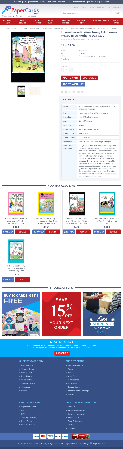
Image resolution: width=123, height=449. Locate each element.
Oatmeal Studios (74, 387)
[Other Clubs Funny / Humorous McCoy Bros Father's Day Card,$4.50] (16, 251)
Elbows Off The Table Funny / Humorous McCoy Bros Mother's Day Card (76, 220)
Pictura (70, 369)
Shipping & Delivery (29, 417)
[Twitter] (74, 91)
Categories (96, 20)
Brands (106, 20)
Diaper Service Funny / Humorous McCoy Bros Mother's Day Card (46, 220)
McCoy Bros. (84, 133)
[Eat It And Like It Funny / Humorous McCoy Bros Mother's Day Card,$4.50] (16, 203)
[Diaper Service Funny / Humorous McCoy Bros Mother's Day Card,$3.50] (46, 203)
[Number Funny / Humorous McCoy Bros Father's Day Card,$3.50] (107, 203)
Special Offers (116, 22)
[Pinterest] (82, 91)
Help (108, 8)
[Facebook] (62, 91)
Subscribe (62, 353)
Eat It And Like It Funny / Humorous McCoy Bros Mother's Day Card (16, 220)
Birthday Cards (7, 22)
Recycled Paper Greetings (78, 391)
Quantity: (64, 66)
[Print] (70, 91)
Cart (117, 13)
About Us (71, 407)
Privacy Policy (73, 417)
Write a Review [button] (93, 39)
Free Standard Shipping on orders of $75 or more (88, 2)
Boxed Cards (50, 22)
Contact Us (117, 8)
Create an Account (96, 8)
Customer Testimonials (76, 414)
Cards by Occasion (23, 22)
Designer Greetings (75, 365)
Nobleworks (83, 51)
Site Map (71, 425)
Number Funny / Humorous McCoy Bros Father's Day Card (107, 220)
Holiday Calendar (28, 425)
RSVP (70, 373)
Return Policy (26, 421)
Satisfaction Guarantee (77, 410)
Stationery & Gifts (82, 22)
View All (71, 394)
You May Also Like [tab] (61, 185)
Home (76, 8)
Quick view (8, 232)
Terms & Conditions (75, 421)
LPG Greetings (73, 380)
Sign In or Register (28, 407)
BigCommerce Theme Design (77, 443)
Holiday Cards (38, 22)
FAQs (23, 414)
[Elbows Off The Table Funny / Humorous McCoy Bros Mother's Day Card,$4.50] (76, 203)
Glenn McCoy (84, 137)
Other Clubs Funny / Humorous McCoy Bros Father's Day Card (16, 268)
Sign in (83, 8)
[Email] (66, 91)
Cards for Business (65, 22)
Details (22, 232)
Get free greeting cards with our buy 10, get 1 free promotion (39, 2)
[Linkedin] (78, 91)
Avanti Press (72, 376)
